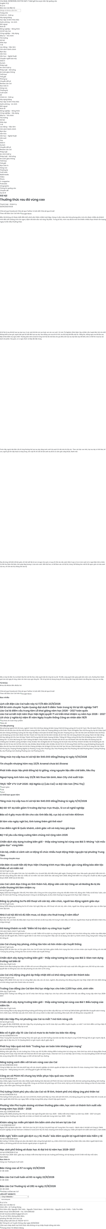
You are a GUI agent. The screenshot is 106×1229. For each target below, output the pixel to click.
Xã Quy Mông (5, 737)
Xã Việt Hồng (99, 735)
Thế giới (3, 77)
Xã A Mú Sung (15, 739)
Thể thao (3, 74)
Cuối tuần (3, 93)
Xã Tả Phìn (18, 744)
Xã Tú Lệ (77, 728)
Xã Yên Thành (29, 735)
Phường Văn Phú (64, 749)
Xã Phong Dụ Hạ (89, 730)
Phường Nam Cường (91, 749)
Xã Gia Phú (80, 737)
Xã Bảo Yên (36, 742)
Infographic (4, 186)
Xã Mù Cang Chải (55, 728)
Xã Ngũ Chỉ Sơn (51, 746)
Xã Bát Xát (56, 739)
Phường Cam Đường (13, 751)
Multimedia (4, 175)
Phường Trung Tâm (37, 749)
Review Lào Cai (5, 83)
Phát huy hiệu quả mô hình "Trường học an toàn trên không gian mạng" (41, 1046)
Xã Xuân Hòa (66, 742)
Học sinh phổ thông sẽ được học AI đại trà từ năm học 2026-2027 (37, 1149)
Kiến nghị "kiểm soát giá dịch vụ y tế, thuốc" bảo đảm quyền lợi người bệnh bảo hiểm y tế (51, 1136)
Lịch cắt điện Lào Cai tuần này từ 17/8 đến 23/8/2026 (30, 703)
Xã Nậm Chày (37, 739)
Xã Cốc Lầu (26, 744)
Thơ (1, 140)
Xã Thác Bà (39, 735)
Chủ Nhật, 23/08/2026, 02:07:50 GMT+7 (14, 1)
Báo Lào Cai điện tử (7, 8)
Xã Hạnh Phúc (95, 728)
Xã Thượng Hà (55, 742)
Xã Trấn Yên (65, 735)
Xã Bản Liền (45, 744)
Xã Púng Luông (68, 728)
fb (1, 6)
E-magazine (4, 181)
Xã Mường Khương (95, 744)
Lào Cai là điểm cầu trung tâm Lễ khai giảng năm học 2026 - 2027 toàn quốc (44, 710)
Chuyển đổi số (5, 81)
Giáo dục (3, 42)
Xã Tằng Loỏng (70, 737)
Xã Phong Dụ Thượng (8, 749)
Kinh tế (2, 26)
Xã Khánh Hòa (93, 733)
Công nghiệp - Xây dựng (9, 33)
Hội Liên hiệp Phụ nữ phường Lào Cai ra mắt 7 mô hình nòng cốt (36, 1019)
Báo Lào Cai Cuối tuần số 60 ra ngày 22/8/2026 (27, 1177)
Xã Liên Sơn (11, 730)
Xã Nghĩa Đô (45, 742)
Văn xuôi (3, 138)
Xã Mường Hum (91, 737)
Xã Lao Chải (70, 746)
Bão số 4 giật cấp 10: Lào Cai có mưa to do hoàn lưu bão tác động (38, 1032)
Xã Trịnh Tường (26, 739)
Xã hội (2, 40)
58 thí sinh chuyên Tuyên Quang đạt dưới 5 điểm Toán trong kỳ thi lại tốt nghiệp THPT (49, 707)
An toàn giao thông (7, 72)
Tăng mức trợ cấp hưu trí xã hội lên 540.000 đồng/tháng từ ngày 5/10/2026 (43, 756)
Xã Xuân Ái (44, 733)
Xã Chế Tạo (61, 746)
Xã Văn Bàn (83, 739)
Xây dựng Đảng (6, 17)
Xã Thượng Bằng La (52, 730)
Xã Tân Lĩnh (82, 733)
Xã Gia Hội (20, 730)
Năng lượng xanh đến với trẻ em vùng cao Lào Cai (28, 1062)
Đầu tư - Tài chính (7, 36)
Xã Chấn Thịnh (66, 730)
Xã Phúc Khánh (77, 742)
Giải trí (2, 61)
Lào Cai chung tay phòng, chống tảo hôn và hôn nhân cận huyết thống (40, 944)
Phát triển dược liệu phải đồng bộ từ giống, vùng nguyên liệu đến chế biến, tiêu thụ (47, 770)
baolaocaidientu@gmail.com (16, 1214)
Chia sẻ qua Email (47, 211)
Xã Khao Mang (43, 728)
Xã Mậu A (36, 733)
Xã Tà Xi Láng (89, 746)
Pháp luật (3, 65)
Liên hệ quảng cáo (50, 1)
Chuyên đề (4, 190)
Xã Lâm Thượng (64, 733)
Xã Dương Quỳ (93, 739)
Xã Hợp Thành (25, 737)
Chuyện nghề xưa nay (8, 58)
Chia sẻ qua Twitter (25, 211)
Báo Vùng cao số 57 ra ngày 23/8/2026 (22, 1168)
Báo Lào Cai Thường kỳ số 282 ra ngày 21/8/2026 (28, 1186)
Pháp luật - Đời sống (8, 70)
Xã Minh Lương (15, 742)
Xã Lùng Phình (72, 744)
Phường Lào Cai (27, 751)
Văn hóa (3, 54)
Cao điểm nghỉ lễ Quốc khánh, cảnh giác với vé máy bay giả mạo (37, 828)
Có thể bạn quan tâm (10, 795)
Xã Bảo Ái (57, 735)
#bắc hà (18, 685)
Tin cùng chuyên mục (10, 858)
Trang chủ (4, 13)
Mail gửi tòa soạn (36, 1)
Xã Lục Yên (74, 733)
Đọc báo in (4, 86)
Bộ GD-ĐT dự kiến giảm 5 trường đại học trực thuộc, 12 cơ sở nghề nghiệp (42, 807)
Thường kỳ (4, 90)
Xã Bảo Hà (87, 742)
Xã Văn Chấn (40, 730)
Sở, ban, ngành (23, 728)
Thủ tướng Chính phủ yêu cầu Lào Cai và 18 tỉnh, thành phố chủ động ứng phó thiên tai (49, 1091)
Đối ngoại (3, 24)
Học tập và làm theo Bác (9, 20)
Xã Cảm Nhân (18, 735)
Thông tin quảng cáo (8, 188)
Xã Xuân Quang (47, 737)
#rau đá (3, 685)
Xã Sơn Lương (29, 730)
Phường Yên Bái (77, 749)
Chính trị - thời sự (6, 15)
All (1, 95)
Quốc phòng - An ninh (8, 22)
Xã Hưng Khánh (76, 735)
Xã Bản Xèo (47, 739)
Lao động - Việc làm (8, 47)
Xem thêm (4, 1157)
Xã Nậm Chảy (26, 742)
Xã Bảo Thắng (58, 737)
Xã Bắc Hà (54, 744)
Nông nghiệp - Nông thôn (10, 29)
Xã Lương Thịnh (88, 735)
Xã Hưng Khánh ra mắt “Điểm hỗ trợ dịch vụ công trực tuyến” (35, 928)
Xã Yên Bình (48, 735)
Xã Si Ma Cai (20, 746)
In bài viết (36, 211)
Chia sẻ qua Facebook (8, 211)
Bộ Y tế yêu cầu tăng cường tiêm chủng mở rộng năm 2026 (34, 835)
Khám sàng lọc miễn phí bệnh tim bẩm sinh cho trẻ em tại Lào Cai (38, 1122)
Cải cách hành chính (8, 49)
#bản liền (10, 685)
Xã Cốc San (15, 737)
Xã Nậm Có (79, 746)
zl (4, 6)
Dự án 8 (3, 193)
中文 (7, 3)
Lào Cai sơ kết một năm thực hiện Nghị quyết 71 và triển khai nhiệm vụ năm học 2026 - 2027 (52, 714)
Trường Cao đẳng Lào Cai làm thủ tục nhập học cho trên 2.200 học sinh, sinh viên (46, 988)
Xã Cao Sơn (11, 746)
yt (2, 6)
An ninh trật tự (5, 67)
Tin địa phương (7, 725)
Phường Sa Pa (39, 751)
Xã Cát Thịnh (99, 746)
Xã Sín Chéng (30, 746)
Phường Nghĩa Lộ (23, 749)
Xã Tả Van (10, 744)
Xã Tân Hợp (28, 733)
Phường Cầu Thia (51, 749)
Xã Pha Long (83, 744)
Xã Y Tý (7, 739)
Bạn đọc (3, 52)
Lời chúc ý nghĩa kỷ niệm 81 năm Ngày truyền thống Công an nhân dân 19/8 (43, 717)
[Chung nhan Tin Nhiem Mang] (12, 1227)
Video (2, 177)
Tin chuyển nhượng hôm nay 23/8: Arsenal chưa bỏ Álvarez (34, 763)
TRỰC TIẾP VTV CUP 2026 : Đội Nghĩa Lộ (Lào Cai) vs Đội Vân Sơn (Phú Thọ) (42, 784)
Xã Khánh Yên (73, 739)
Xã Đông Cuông (17, 733)
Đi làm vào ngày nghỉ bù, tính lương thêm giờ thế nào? (31, 821)
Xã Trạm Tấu (85, 728)
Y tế (1, 45)
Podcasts (3, 184)
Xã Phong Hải (36, 737)
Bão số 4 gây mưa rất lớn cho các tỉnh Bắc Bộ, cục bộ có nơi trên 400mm (42, 814)
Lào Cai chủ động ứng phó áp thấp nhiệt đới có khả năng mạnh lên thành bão (45, 974)
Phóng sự (3, 79)
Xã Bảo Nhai (35, 744)
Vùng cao (3, 88)
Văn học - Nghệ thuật (8, 56)
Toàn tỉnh (33, 728)
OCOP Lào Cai (5, 31)
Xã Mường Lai (7, 735)
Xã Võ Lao (64, 739)
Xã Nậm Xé (40, 746)
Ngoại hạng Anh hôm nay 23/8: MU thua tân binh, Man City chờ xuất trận (41, 777)
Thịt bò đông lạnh (5, 1199)
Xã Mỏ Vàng (53, 733)
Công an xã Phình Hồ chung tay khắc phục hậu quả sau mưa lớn (37, 1075)
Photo (2, 179)
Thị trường (4, 38)
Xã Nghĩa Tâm (77, 730)
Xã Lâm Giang (5, 733)
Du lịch (2, 63)
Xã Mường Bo (97, 742)
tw (6, 1202)
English (2, 3)
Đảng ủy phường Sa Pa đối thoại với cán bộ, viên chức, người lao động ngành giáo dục (49, 901)
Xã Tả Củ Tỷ (62, 744)
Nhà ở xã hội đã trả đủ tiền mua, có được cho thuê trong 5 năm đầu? (39, 914)
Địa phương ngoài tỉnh (9, 728)
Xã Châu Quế (101, 730)
